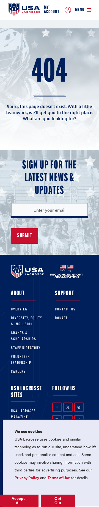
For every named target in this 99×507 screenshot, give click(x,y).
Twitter (68, 407)
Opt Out (57, 500)
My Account (51, 10)
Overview (19, 309)
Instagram (79, 407)
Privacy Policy (27, 477)
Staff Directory (26, 348)
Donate (61, 318)
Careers (18, 372)
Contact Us (65, 309)
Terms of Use (59, 477)
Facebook (57, 407)
